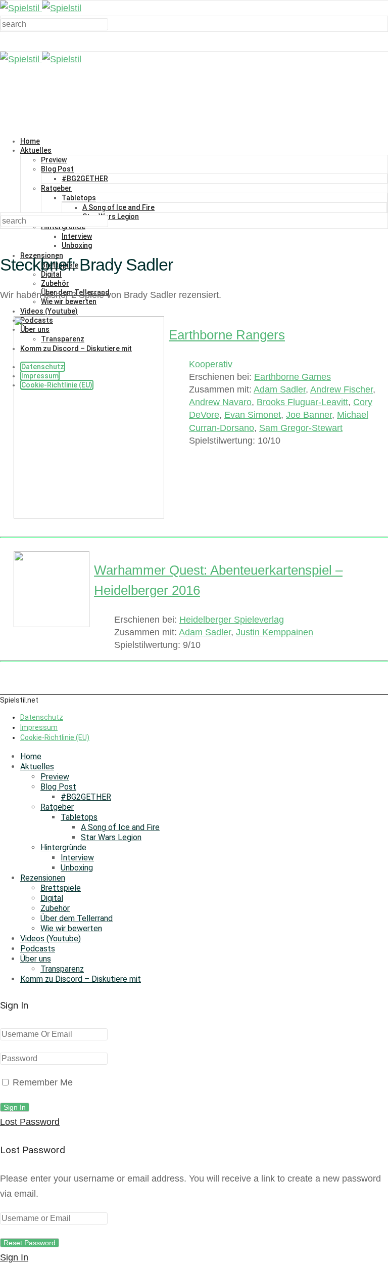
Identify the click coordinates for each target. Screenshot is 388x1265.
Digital (51, 898)
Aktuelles (36, 150)
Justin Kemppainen (274, 632)
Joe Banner (309, 415)
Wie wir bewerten (71, 928)
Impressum (39, 727)
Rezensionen (42, 878)
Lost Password (30, 1122)
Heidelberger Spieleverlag (231, 620)
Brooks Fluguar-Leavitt (302, 402)
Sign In (14, 1257)
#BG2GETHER (85, 179)
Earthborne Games (292, 377)
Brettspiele (60, 888)
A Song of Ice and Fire (118, 207)
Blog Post (57, 169)
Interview (77, 236)
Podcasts (37, 948)
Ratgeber (56, 188)
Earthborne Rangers (227, 334)
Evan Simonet (252, 415)
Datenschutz (41, 717)
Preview (54, 160)
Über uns (35, 959)
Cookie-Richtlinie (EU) (54, 737)
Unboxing (77, 245)
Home (30, 141)
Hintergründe (63, 847)
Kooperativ (210, 364)
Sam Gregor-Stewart (301, 428)
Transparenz (62, 969)
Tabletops (79, 198)
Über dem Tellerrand (76, 918)
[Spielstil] (40, 8)
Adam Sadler (280, 389)
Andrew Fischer (341, 389)
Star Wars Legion (110, 216)
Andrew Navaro (220, 402)
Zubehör (55, 283)
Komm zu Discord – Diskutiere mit (80, 979)
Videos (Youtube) (50, 938)
